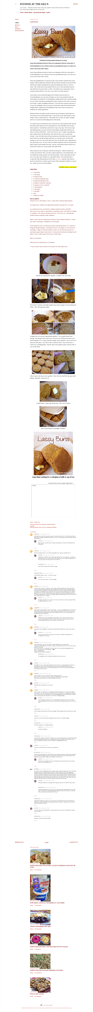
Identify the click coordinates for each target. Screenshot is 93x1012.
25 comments (37, 996)
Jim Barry (36, 769)
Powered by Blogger (48, 1005)
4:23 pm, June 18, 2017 (46, 597)
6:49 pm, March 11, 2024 (49, 654)
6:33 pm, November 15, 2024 (46, 798)
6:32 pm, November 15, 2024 (50, 787)
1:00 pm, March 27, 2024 (47, 759)
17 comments (37, 905)
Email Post (37, 522)
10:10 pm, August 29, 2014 (44, 534)
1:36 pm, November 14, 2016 (44, 550)
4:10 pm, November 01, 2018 (45, 673)
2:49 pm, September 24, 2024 (48, 780)
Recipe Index (28, 12)
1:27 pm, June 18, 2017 (43, 586)
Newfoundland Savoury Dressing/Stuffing (46, 970)
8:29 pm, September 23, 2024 (45, 769)
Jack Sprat (59, 159)
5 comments (37, 949)
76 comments (38, 869)
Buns (16, 27)
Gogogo (36, 690)
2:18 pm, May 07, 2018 (46, 632)
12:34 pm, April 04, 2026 (45, 816)
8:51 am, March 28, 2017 (49, 564)
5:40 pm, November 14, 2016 (48, 555)
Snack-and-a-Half (37, 994)
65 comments (38, 929)
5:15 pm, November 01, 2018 (43, 683)
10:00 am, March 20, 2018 (47, 615)
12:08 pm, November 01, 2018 (45, 642)
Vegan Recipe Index (39, 12)
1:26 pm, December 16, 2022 (47, 727)
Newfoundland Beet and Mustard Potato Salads (49, 947)
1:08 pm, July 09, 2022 (42, 716)
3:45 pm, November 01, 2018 (43, 663)
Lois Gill (40, 540)
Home (21, 12)
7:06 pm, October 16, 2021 (44, 689)
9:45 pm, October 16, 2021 (47, 697)
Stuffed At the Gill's (34, 4)
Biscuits (17, 25)
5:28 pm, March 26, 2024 (45, 752)
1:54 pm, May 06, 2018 (43, 627)
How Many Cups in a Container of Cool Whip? (47, 903)
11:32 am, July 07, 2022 (45, 709)
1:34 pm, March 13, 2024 (43, 745)
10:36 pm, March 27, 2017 (48, 573)
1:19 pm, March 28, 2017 (47, 577)
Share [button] (17, 19)
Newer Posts (19, 842)
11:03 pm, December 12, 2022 (46, 722)
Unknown (36, 534)
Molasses (17, 28)
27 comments (38, 972)
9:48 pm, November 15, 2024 (44, 808)
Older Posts (74, 842)
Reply (35, 548)
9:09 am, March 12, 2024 (45, 736)
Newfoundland (19, 30)
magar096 (36, 607)
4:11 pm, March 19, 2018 (44, 607)
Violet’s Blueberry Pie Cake (40, 926)
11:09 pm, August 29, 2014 (47, 540)
